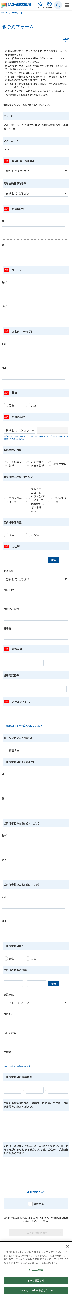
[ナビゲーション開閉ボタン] (67, 5)
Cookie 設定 (36, 1270)
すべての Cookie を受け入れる (36, 1290)
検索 (53, 559)
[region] (36, 1269)
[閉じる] (68, 1246)
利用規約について (36, 1192)
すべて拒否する (36, 1280)
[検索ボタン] (58, 5)
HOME (4, 12)
